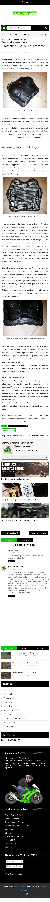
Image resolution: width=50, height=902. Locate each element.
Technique (8, 702)
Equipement (14, 39)
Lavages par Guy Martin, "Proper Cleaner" (20, 499)
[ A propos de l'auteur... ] (17, 758)
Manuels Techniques (13, 819)
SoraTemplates (19, 887)
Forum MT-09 (10, 843)
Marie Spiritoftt (23, 447)
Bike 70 (8, 833)
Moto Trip (9, 829)
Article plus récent (10, 533)
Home (4, 39)
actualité (8, 706)
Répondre (12, 561)
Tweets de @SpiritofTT (10, 740)
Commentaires (14, 866)
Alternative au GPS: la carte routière (26, 663)
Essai (23, 39)
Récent (9, 648)
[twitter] (27, 2)
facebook (24, 540)
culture (7, 714)
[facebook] (22, 2)
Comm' (41, 648)
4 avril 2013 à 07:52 (16, 552)
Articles (11, 862)
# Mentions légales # (13, 874)
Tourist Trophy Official (14, 815)
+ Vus (25, 648)
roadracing (9, 722)
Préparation (9, 698)
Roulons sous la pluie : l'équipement (26, 653)
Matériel (7, 694)
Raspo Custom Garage (14, 822)
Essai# (24, 426)
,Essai (29, 53)
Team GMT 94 (11, 840)
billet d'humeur (11, 710)
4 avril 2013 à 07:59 (16, 569)
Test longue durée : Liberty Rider (16, 479)
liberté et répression (14, 718)
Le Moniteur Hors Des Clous (17, 826)
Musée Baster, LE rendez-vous (15, 35)
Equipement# (14, 426)
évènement (9, 727)
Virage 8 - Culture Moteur (15, 836)
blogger (9, 540)
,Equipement (22, 53)
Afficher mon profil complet (25, 450)
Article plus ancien (38, 533)
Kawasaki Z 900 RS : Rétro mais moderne (20, 520)
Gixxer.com (9, 847)
